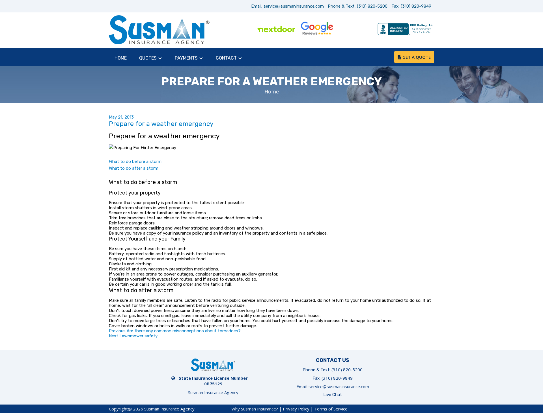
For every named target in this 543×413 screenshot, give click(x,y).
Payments (186, 58)
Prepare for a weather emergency (161, 124)
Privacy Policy (296, 409)
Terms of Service (331, 409)
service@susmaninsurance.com (294, 6)
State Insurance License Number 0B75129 (213, 380)
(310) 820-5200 (372, 6)
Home (121, 58)
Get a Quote (416, 57)
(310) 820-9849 (416, 6)
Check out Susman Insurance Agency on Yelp (357, 29)
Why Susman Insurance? (254, 409)
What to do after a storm (133, 168)
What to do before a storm (135, 161)
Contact (226, 58)
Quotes (148, 58)
